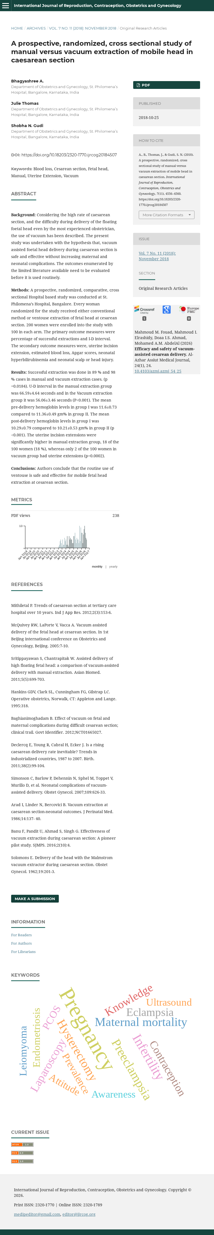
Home (17, 28)
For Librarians (23, 951)
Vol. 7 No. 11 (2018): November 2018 (82, 28)
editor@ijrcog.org (79, 1214)
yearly (113, 566)
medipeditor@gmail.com (37, 1214)
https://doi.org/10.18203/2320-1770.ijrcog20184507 (69, 154)
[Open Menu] (5, 5)
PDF (145, 85)
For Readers (21, 934)
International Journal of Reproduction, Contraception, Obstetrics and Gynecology (97, 5)
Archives (36, 28)
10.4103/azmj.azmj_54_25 (158, 371)
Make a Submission (35, 898)
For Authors (21, 943)
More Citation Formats (163, 215)
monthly (97, 566)
